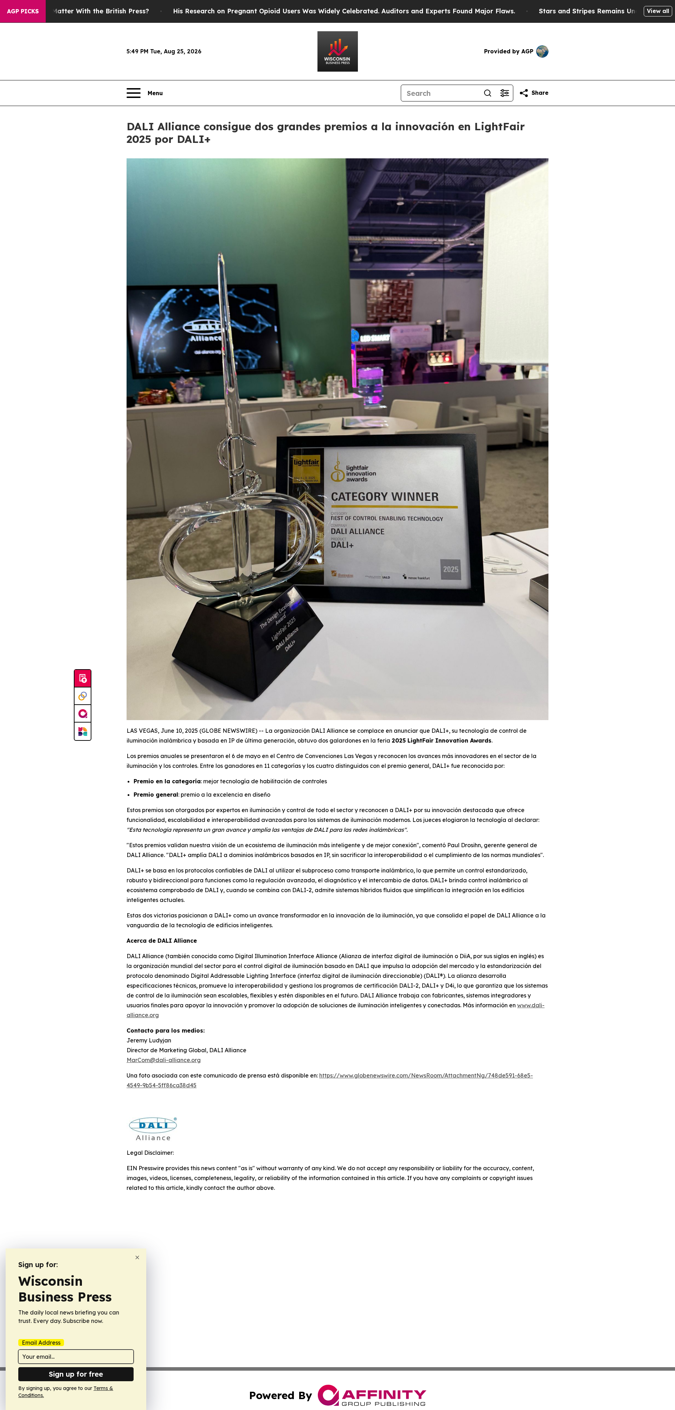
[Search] (487, 93)
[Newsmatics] (83, 731)
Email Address (41, 1342)
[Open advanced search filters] (504, 93)
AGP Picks (23, 11)
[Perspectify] (83, 696)
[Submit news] (83, 678)
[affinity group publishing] (83, 714)
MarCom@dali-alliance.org (164, 1059)
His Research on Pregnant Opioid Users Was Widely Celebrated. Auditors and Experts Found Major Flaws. (344, 11)
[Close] (137, 1257)
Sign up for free (76, 1374)
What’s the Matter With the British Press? (82, 11)
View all (658, 10)
